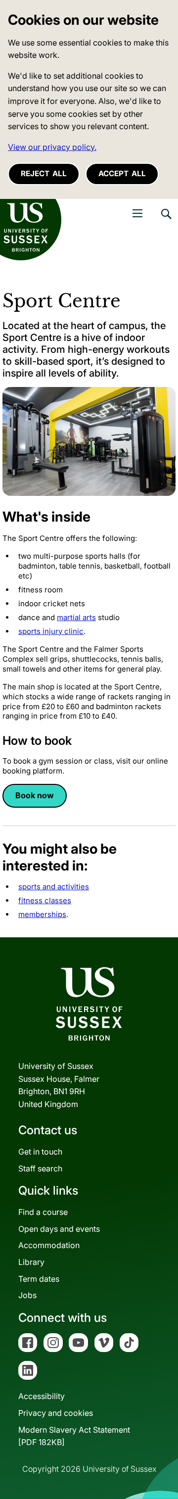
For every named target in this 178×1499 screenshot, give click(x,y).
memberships (42, 914)
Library (31, 1262)
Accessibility (41, 1396)
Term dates (38, 1279)
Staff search (40, 1168)
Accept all (122, 173)
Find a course (43, 1212)
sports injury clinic (51, 631)
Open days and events (59, 1229)
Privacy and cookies (55, 1413)
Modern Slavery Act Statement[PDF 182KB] (74, 1436)
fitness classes (44, 900)
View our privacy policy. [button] (52, 147)
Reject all (44, 173)
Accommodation (49, 1245)
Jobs (27, 1295)
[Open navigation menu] (137, 213)
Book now (34, 795)
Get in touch (40, 1152)
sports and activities (53, 886)
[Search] (165, 221)
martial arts (76, 617)
